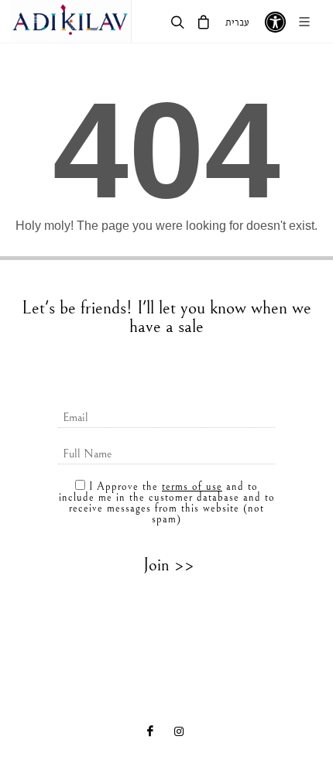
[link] (70, 21)
